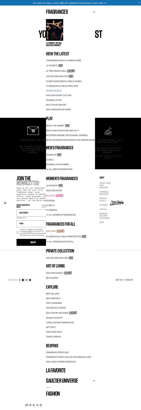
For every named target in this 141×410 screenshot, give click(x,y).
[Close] (139, 3)
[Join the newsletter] (26, 405)
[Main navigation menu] (5, 203)
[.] (37, 405)
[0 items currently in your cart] (41, 405)
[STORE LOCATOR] (30, 405)
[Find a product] (34, 405)
